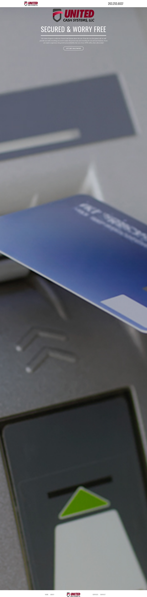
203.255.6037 (115, 3)
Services (95, 595)
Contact (103, 595)
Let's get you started (73, 48)
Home (46, 595)
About (52, 595)
